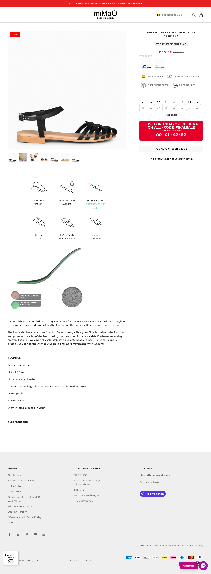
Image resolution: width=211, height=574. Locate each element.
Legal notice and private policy (184, 545)
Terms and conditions (151, 545)
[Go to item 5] (54, 157)
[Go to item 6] (65, 157)
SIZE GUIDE (80, 475)
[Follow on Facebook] (9, 534)
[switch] (11, 561)
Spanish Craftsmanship (21, 480)
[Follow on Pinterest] (26, 534)
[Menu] (17, 553)
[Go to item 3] (33, 157)
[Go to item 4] (44, 157)
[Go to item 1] (12, 157)
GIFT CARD (14, 491)
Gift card (79, 490)
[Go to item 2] (23, 157)
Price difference (83, 500)
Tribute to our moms (20, 506)
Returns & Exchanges (86, 495)
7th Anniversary (17, 511)
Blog (11, 522)
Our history (14, 475)
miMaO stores (16, 486)
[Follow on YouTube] (35, 534)
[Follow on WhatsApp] (43, 534)
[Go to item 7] (75, 157)
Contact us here (149, 482)
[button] (194, 566)
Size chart (171, 114)
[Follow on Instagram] (18, 534)
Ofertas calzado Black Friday (25, 517)
